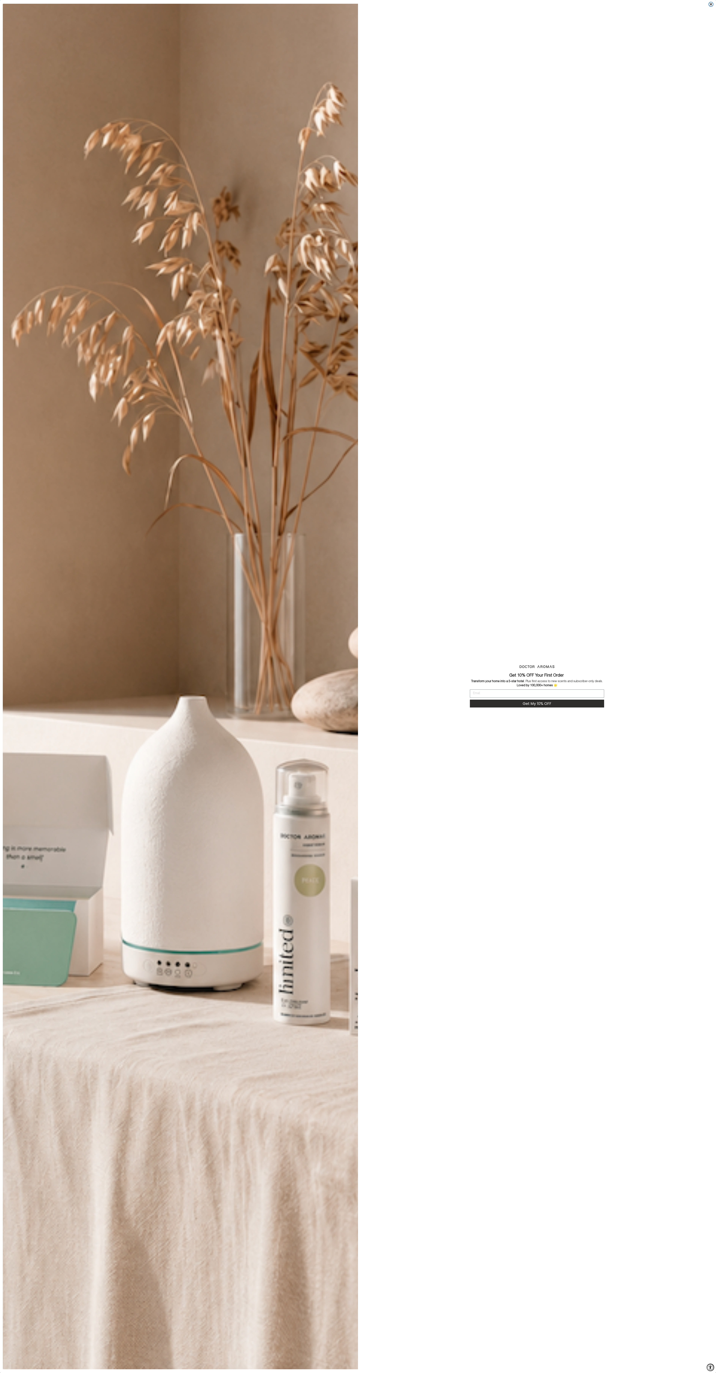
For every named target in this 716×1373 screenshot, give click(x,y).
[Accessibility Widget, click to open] (710, 1367)
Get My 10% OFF (537, 703)
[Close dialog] (711, 4)
